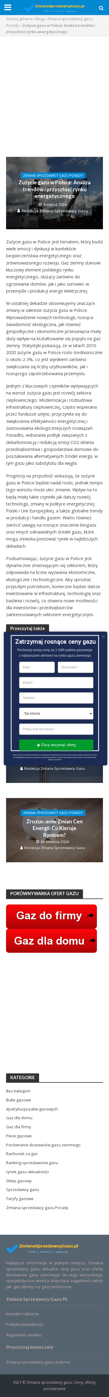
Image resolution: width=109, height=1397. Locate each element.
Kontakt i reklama (22, 1313)
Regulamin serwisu (24, 1335)
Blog (40, 18)
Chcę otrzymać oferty (58, 745)
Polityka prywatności (25, 1324)
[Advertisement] (54, 96)
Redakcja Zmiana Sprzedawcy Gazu (54, 211)
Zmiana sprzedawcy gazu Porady (53, 175)
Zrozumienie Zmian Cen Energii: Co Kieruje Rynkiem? (54, 828)
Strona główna (19, 18)
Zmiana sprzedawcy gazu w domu (38, 1362)
